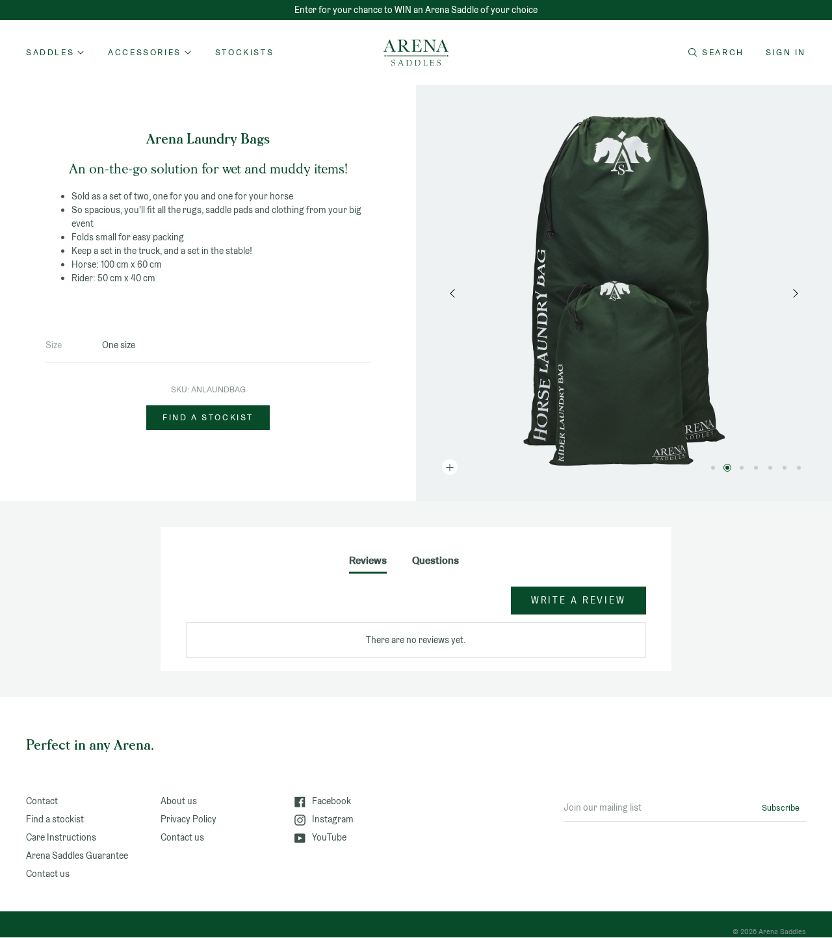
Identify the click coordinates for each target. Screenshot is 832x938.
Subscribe (781, 807)
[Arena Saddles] (416, 53)
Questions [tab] (435, 560)
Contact (42, 801)
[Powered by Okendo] (244, 607)
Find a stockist (208, 417)
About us (179, 801)
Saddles (50, 52)
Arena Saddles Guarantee (77, 855)
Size (54, 345)
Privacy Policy (188, 819)
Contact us (48, 874)
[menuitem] (244, 53)
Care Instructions (61, 837)
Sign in (786, 52)
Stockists (244, 52)
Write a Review (578, 600)
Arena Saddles (782, 931)
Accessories (144, 52)
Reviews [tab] (368, 560)
